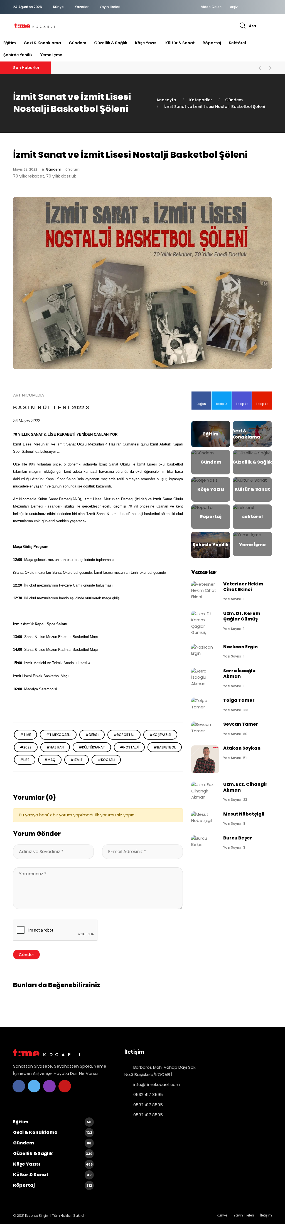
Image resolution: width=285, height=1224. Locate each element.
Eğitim (9, 43)
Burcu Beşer (237, 838)
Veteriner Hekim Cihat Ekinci (243, 587)
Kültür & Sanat (180, 43)
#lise (24, 759)
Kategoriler (200, 100)
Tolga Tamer (239, 700)
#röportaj (124, 734)
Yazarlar (82, 6)
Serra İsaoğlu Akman (239, 673)
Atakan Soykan (242, 748)
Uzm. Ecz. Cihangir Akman (245, 787)
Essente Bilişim (37, 1215)
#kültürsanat (92, 747)
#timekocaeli (58, 734)
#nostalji (129, 747)
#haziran (55, 747)
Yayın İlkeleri (110, 6)
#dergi (92, 734)
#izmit (76, 759)
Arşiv (234, 7)
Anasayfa (166, 100)
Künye (58, 6)
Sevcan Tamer (240, 724)
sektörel (237, 43)
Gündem (77, 43)
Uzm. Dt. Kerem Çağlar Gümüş (241, 616)
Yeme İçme (51, 55)
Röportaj (212, 43)
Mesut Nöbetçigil (243, 814)
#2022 (25, 747)
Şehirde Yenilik (18, 55)
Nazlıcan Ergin (240, 647)
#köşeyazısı (160, 734)
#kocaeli (106, 759)
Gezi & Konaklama (42, 43)
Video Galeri (211, 7)
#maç (49, 759)
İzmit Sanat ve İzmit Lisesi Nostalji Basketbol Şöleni (214, 106)
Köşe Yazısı (146, 43)
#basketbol (165, 747)
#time (25, 734)
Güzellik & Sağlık (110, 43)
